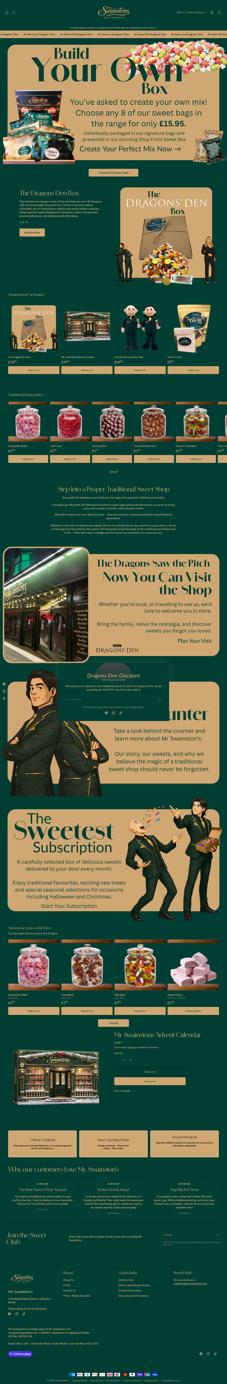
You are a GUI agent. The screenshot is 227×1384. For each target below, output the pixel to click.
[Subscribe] (159, 699)
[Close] (163, 668)
